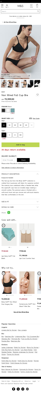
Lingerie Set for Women (9, 330)
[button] (9, 247)
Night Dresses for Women (18, 363)
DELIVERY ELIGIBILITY (9, 156)
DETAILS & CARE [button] (8, 207)
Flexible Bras (6, 341)
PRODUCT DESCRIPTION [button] (10, 174)
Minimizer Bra (15, 339)
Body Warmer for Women (10, 369)
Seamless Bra (9, 336)
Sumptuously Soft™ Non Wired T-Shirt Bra (27, 305)
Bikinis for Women (33, 347)
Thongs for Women (13, 354)
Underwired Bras (20, 336)
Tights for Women (13, 372)
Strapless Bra (6, 339)
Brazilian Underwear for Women (23, 352)
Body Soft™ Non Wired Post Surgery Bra (9, 303)
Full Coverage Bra (33, 336)
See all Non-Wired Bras (21, 312)
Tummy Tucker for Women (29, 372)
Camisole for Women (26, 369)
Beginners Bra (15, 341)
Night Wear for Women (9, 361)
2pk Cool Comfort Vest (27, 258)
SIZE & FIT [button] (5, 202)
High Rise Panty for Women (10, 350)
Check (23, 160)
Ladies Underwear (7, 347)
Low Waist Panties (26, 350)
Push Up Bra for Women (29, 339)
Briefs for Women (20, 347)
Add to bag (20, 145)
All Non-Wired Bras (10, 22)
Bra (3, 336)
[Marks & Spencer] (20, 7)
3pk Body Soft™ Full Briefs (8, 257)
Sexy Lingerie (22, 330)
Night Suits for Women (25, 361)
